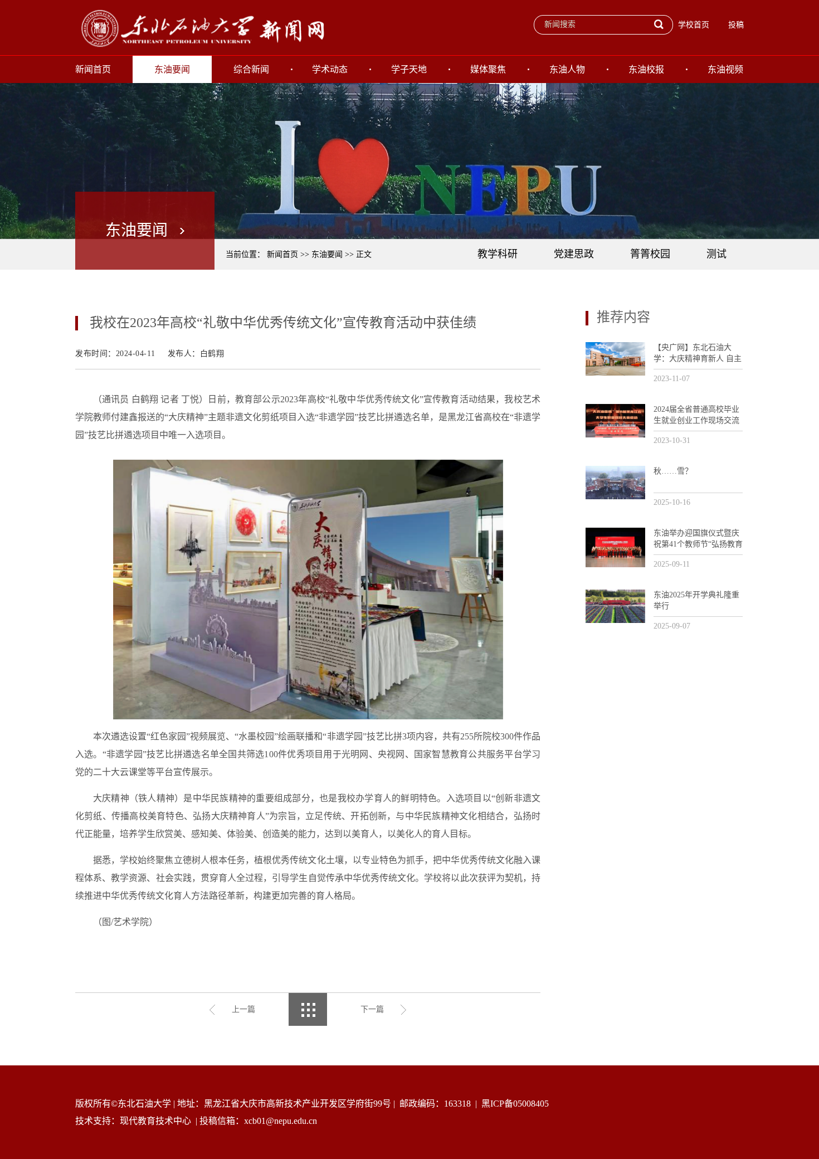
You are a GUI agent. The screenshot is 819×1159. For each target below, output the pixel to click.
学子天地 (409, 69)
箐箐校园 (650, 254)
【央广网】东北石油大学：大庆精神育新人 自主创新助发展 (698, 353)
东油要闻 (172, 69)
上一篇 (243, 1009)
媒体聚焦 (488, 69)
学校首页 (693, 25)
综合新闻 (251, 69)
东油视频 (725, 69)
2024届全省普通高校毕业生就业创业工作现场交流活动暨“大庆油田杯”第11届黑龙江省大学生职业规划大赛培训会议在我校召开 (696, 415)
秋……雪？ (673, 471)
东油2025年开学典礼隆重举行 (696, 600)
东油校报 (646, 69)
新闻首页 (93, 69)
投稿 (736, 25)
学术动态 (330, 69)
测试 (716, 254)
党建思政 (574, 254)
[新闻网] (200, 27)
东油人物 (567, 69)
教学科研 (497, 254)
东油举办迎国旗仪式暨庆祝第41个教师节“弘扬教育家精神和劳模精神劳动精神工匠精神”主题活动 (698, 539)
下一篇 (372, 1009)
